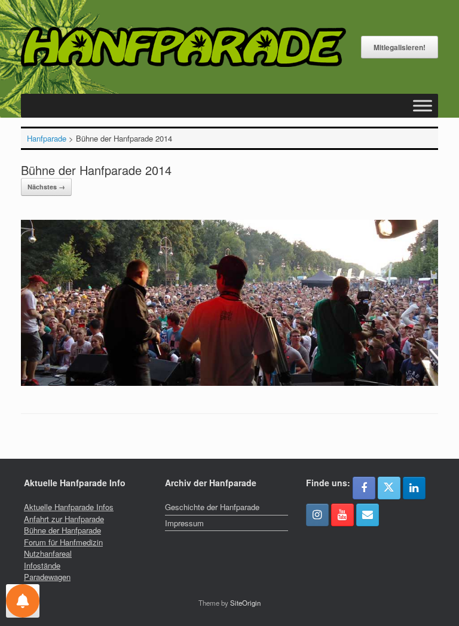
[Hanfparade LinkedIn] (414, 488)
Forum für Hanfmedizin (63, 542)
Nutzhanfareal (48, 553)
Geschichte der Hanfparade (212, 507)
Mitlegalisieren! (400, 47)
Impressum (184, 523)
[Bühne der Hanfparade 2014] (229, 382)
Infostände (42, 565)
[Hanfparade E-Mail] (367, 515)
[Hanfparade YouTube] (342, 515)
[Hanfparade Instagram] (317, 515)
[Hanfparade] (183, 47)
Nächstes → (46, 186)
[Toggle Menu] (422, 106)
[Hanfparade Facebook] (364, 488)
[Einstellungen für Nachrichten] (22, 601)
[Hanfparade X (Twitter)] (389, 488)
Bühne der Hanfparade (62, 530)
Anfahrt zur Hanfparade (64, 518)
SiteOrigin (245, 602)
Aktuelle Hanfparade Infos (69, 507)
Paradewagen (47, 576)
